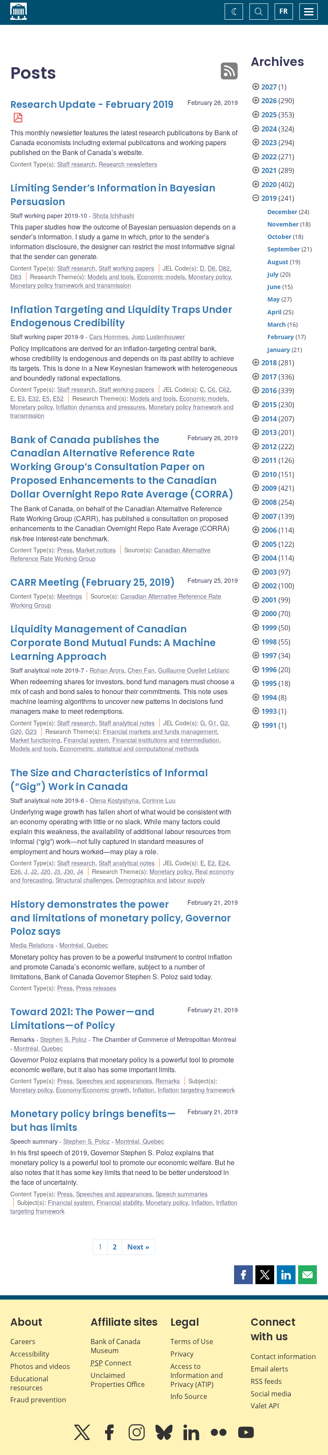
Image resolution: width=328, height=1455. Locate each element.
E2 (211, 863)
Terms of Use (191, 1341)
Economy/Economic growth (92, 1089)
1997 (269, 655)
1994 (269, 697)
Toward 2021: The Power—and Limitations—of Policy (82, 1018)
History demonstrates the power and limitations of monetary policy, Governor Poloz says (120, 918)
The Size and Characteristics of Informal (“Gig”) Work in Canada (109, 779)
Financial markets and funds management (160, 731)
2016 (269, 390)
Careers (22, 1341)
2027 (269, 87)
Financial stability (119, 1202)
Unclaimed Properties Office (118, 1380)
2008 (269, 502)
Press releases (96, 988)
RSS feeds (266, 1381)
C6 (211, 389)
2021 (269, 170)
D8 (211, 268)
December (282, 212)
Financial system (86, 740)
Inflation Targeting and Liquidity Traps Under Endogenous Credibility (121, 316)
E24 (223, 863)
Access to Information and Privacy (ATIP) (196, 1375)
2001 (269, 600)
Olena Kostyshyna (114, 800)
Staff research (76, 164)
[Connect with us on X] (83, 1438)
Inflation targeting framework (196, 1089)
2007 (269, 516)
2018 (269, 362)
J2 (34, 871)
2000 (269, 613)
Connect (111, 1363)
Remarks (167, 1080)
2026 (269, 100)
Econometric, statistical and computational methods (129, 748)
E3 (21, 398)
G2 (224, 723)
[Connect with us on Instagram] (137, 1438)
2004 (269, 558)
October (279, 237)
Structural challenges (84, 880)
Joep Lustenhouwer (158, 336)
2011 (269, 460)
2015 (269, 404)
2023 (269, 142)
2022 (269, 156)
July (272, 274)
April (274, 312)
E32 (33, 398)
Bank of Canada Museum (116, 1346)
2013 (269, 432)
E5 (46, 398)
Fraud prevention (38, 1399)
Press (65, 550)
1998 (269, 642)
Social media (271, 1393)
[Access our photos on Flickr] (219, 1438)
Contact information (283, 1356)
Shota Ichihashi (113, 215)
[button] (243, 1274)
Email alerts (269, 1369)
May (273, 299)
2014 (269, 418)
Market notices (96, 550)
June (274, 287)
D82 (224, 268)
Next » (138, 1247)
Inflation (143, 1089)
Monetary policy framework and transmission (70, 285)
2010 (269, 474)
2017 (269, 377)
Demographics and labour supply (160, 880)
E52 (58, 398)
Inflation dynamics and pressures (100, 407)
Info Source (188, 1396)
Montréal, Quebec (83, 945)
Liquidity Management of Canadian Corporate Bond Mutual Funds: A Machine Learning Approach (113, 643)
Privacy (181, 1354)
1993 (269, 711)
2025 (269, 114)
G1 (212, 723)
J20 (45, 871)
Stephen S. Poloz (63, 1039)
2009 (269, 488)
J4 (80, 871)
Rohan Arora (107, 670)
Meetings (69, 596)
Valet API (265, 1405)
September (283, 249)
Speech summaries (181, 1194)
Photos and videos (40, 1366)
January (278, 350)
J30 (68, 871)
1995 (269, 683)
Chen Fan (141, 670)
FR (283, 11)
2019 (269, 198)
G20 (16, 731)
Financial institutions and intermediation (165, 740)
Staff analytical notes (127, 723)
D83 (15, 276)
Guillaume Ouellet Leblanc (193, 670)
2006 (269, 530)
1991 (269, 725)
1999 (269, 627)
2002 (269, 585)
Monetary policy (209, 276)
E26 (15, 871)
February (280, 337)
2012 (269, 446)
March (276, 324)
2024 (269, 129)
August (277, 262)
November (283, 224)
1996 (269, 669)
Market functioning (35, 740)
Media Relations (32, 945)
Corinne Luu (159, 800)
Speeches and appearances (114, 1080)
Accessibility (29, 1354)
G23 (31, 731)
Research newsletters (128, 164)
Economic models (161, 276)
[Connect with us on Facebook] (110, 1438)
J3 (57, 871)
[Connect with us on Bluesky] (165, 1438)
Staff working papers (126, 268)
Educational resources (29, 1383)
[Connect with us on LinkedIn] (192, 1438)
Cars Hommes (108, 336)
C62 (224, 389)
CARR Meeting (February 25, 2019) (92, 582)
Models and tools (111, 276)
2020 (269, 184)
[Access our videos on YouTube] (246, 1438)
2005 (269, 544)
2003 (269, 572)
